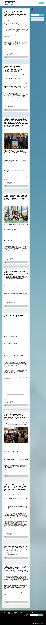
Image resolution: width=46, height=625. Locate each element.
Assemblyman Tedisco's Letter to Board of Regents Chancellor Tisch (16, 547)
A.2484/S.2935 (10, 233)
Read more (6, 50)
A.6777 (6, 286)
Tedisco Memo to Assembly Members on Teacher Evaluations (15, 316)
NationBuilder (40, 622)
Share (7, 57)
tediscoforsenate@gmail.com (17, 613)
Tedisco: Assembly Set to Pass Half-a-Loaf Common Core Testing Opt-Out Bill (16, 273)
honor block (7, 94)
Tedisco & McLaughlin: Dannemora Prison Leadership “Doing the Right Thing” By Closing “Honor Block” (14, 69)
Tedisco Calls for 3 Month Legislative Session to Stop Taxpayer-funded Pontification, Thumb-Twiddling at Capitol (15, 14)
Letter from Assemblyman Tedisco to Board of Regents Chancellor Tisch (14, 551)
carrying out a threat (9, 500)
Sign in (4, 622)
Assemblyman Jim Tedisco (8, 552)
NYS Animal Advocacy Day (13, 228)
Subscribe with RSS (36, 19)
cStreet (42, 623)
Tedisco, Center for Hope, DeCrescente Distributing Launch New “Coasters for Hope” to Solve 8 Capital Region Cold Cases (15, 417)
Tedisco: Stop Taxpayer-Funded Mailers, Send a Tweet (15, 567)
